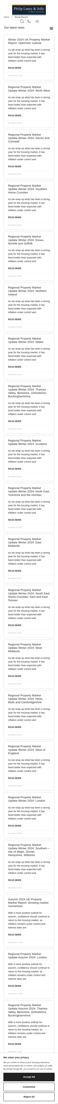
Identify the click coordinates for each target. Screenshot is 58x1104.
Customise (29, 1087)
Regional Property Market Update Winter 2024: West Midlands (25, 648)
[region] (29, 1078)
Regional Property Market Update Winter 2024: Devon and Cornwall (29, 138)
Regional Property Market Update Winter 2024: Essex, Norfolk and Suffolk (26, 240)
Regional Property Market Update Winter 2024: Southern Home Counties (27, 189)
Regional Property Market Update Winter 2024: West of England (26, 750)
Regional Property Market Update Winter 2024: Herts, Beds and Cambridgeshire (25, 699)
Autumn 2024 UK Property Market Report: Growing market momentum (28, 903)
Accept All (29, 1077)
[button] (51, 28)
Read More (14, 68)
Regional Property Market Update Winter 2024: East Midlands (24, 542)
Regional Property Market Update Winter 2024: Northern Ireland (27, 291)
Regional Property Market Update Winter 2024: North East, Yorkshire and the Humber (29, 491)
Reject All (29, 1096)
